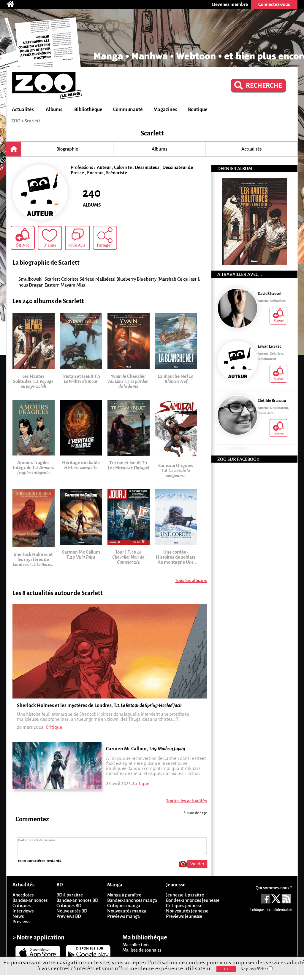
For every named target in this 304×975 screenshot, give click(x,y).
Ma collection (135, 944)
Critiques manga (123, 905)
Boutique (198, 109)
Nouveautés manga (126, 910)
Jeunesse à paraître (185, 894)
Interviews (23, 910)
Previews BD (68, 916)
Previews (21, 921)
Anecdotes (23, 894)
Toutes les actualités (186, 800)
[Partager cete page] (105, 238)
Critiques (21, 905)
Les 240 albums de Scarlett (48, 301)
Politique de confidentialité (271, 910)
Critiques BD (68, 905)
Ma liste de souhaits (141, 949)
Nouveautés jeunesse (187, 910)
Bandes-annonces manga (132, 900)
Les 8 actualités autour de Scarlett (57, 593)
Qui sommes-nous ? (274, 888)
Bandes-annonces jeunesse (192, 900)
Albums (54, 109)
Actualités (23, 109)
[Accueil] (13, 4)
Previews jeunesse (184, 916)
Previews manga (123, 916)
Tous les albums (191, 580)
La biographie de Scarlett (46, 262)
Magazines (165, 109)
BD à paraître (69, 894)
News (18, 916)
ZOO (15, 120)
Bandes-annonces (30, 900)
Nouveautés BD (71, 910)
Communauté (128, 109)
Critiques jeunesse (184, 905)
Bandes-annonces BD (77, 900)
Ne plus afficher (254, 969)
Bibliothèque (88, 109)
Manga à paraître (124, 894)
